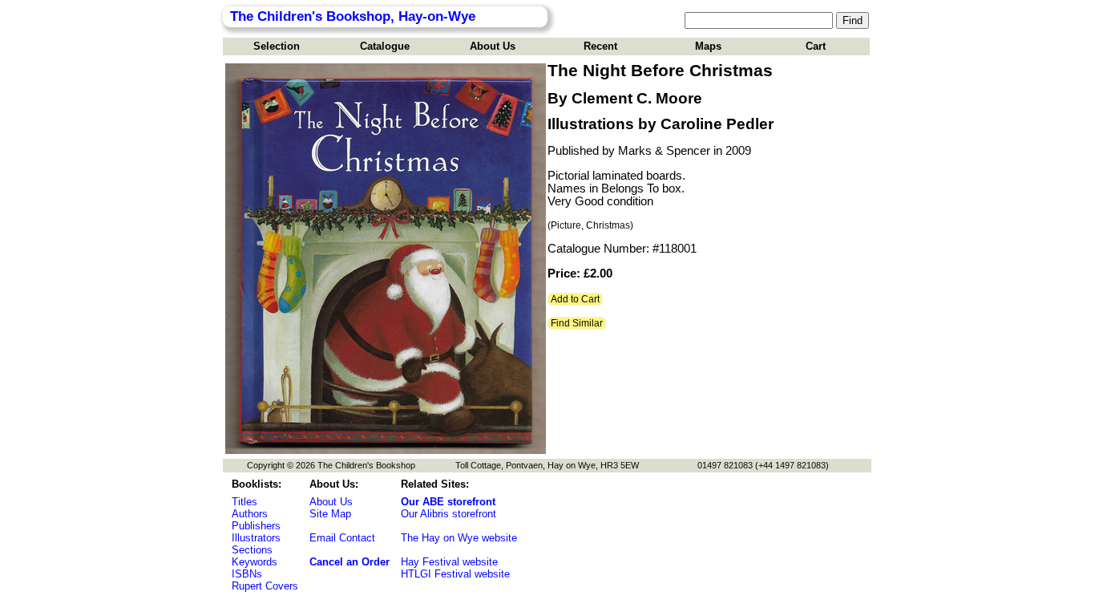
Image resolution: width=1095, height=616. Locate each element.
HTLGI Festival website (455, 574)
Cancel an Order (349, 562)
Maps (708, 46)
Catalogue (385, 46)
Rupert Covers (265, 586)
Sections (252, 550)
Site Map (330, 514)
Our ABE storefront (448, 502)
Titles (244, 502)
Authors (250, 514)
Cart (816, 46)
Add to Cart (575, 299)
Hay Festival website (449, 562)
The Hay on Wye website (459, 538)
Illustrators (256, 538)
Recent (600, 46)
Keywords (254, 562)
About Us (492, 46)
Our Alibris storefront (448, 514)
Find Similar (577, 323)
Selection (276, 46)
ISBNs (247, 574)
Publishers (256, 526)
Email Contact (342, 538)
